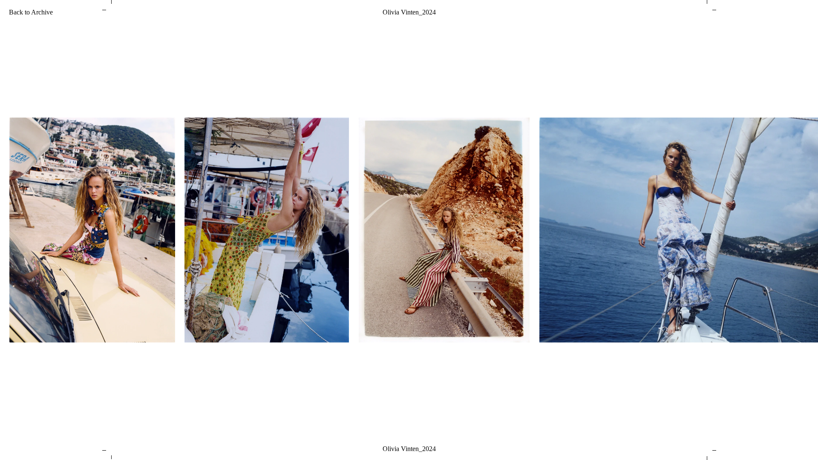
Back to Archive (31, 12)
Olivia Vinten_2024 (409, 12)
